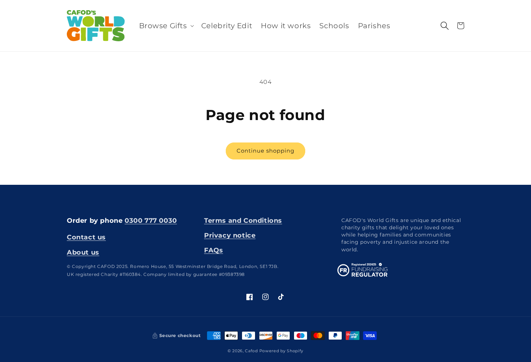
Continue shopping (265, 150)
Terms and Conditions (243, 221)
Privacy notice (229, 235)
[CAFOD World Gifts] (96, 25)
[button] (166, 26)
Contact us (86, 237)
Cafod (251, 350)
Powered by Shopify (281, 350)
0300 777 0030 (151, 221)
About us (83, 252)
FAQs (213, 250)
